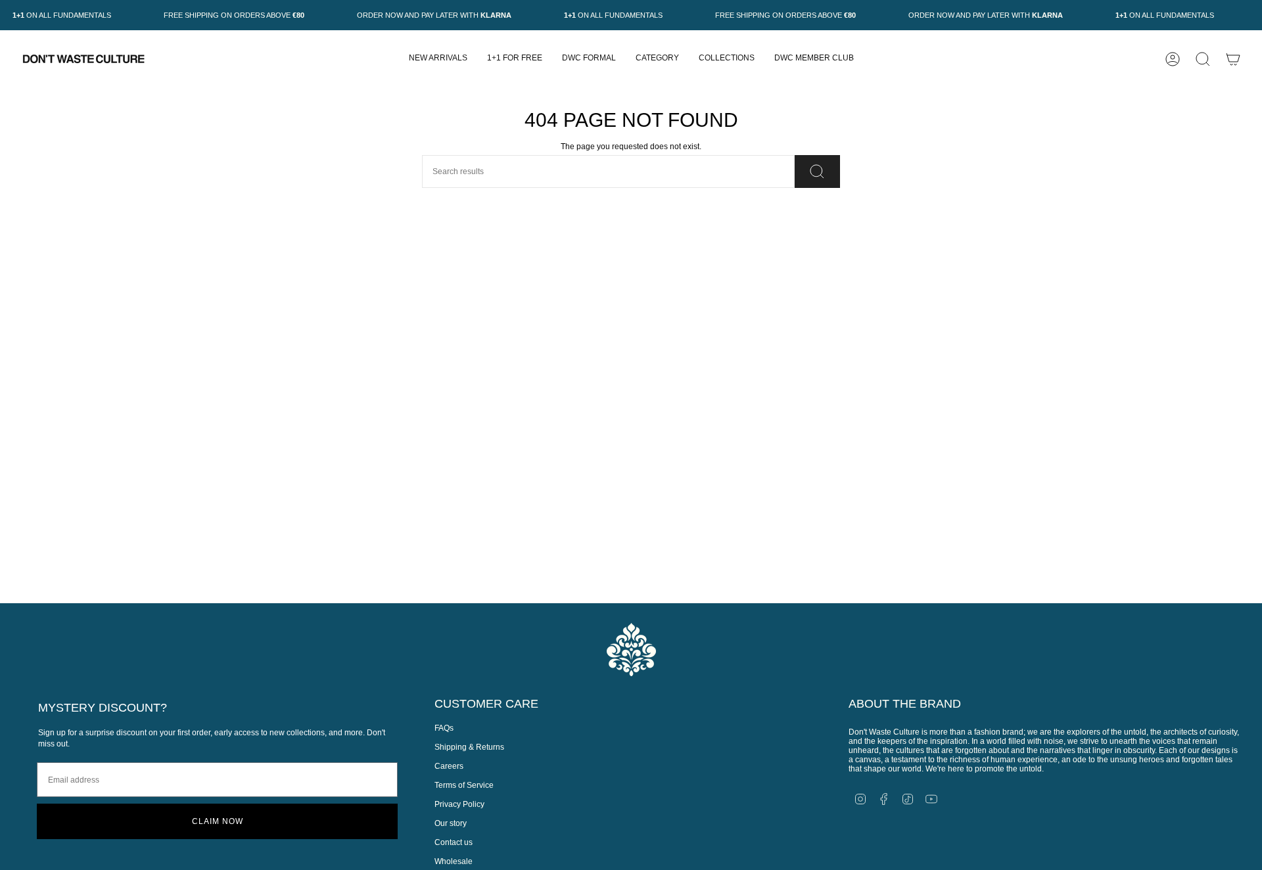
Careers (448, 766)
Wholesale (453, 861)
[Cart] (1233, 59)
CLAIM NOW (217, 821)
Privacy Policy (459, 804)
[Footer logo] (631, 649)
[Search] (817, 171)
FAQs (444, 728)
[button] (657, 59)
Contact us (453, 842)
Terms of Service (464, 785)
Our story (450, 823)
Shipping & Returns (469, 747)
